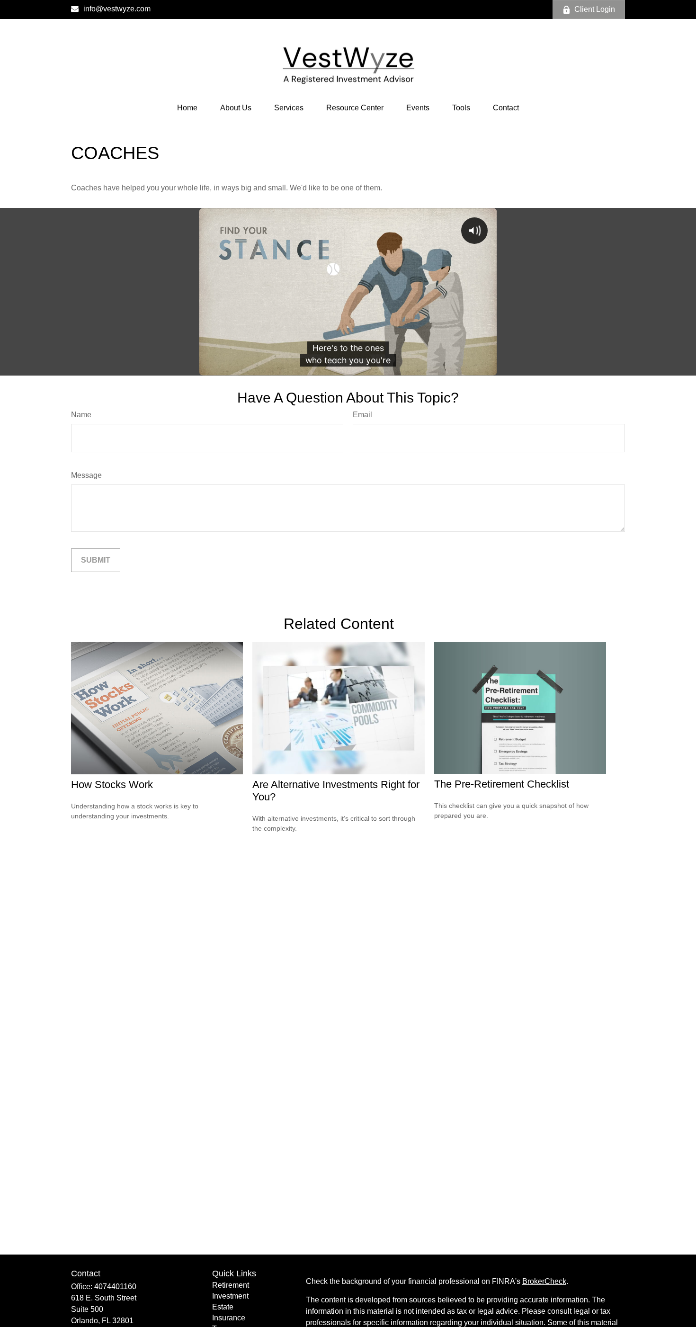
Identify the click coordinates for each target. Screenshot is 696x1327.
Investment (230, 1296)
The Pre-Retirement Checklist (501, 784)
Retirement (230, 1285)
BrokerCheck (544, 1281)
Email (362, 415)
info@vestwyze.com (117, 9)
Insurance (228, 1318)
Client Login (594, 9)
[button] (187, 108)
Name (81, 415)
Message (86, 475)
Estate (222, 1307)
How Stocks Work (112, 784)
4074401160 (115, 1286)
